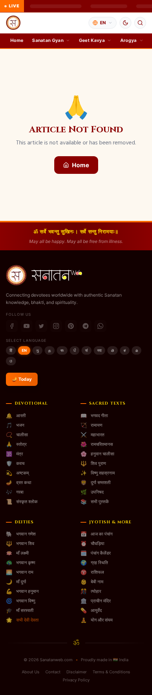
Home (16, 40)
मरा (99, 350)
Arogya (128, 40)
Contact (53, 671)
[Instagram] (56, 326)
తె (112, 350)
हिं (11, 350)
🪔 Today (22, 379)
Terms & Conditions (111, 671)
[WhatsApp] (100, 326)
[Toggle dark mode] (125, 23)
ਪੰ (74, 350)
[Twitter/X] (41, 326)
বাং (62, 350)
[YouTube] (26, 326)
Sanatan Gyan (47, 40)
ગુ (37, 350)
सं (86, 350)
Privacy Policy (76, 680)
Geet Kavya (92, 40)
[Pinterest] (71, 326)
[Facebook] (12, 326)
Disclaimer (76, 671)
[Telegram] (85, 326)
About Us (30, 671)
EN (24, 350)
